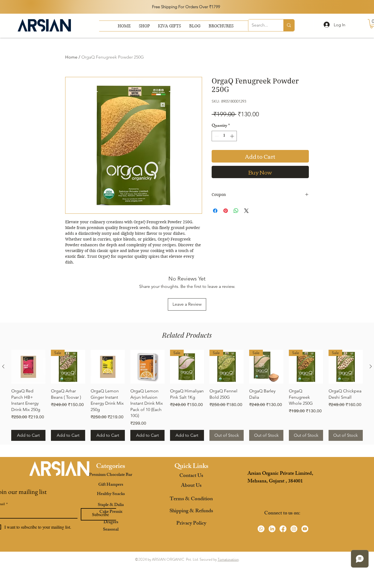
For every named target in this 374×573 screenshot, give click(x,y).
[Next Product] (370, 366)
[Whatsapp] (261, 528)
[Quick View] (108, 367)
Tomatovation (228, 559)
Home (71, 57)
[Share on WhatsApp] (236, 210)
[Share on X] (246, 210)
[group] (187, 395)
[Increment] (232, 136)
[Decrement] (216, 136)
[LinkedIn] (272, 528)
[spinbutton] (224, 136)
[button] (221, 26)
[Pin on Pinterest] (225, 210)
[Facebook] (283, 528)
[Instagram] (293, 528)
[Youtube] (304, 528)
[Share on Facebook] (215, 210)
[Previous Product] (3, 366)
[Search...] (288, 25)
